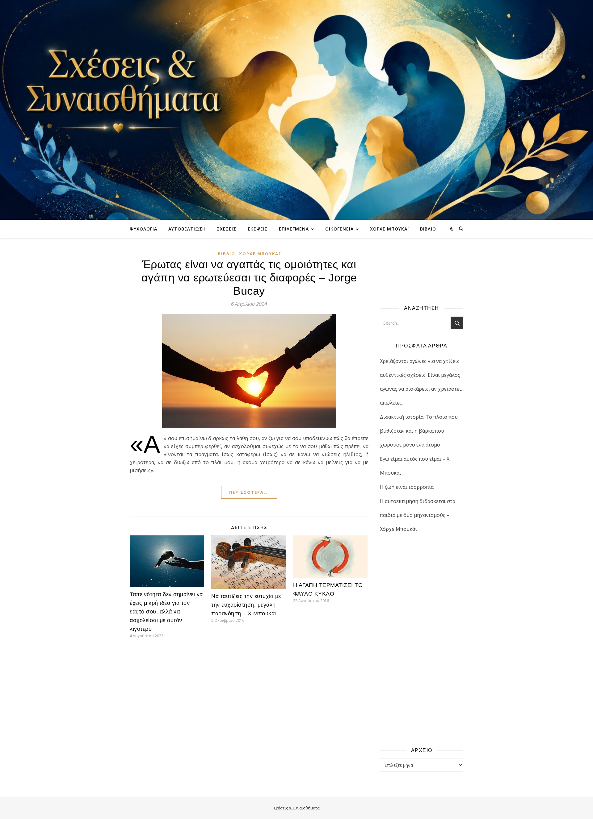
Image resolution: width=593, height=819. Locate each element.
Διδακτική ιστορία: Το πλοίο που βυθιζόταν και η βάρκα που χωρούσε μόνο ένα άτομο (419, 431)
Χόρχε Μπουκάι (389, 229)
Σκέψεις (257, 229)
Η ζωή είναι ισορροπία (407, 487)
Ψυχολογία (143, 229)
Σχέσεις (226, 229)
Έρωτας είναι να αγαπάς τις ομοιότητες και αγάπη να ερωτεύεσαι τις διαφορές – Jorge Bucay (249, 277)
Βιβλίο (428, 229)
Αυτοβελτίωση (187, 229)
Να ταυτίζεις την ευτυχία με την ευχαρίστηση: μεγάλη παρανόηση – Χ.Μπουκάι (246, 605)
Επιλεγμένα (294, 229)
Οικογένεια (339, 229)
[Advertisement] (421, 641)
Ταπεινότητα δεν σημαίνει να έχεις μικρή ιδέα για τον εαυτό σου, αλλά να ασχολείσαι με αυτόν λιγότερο (166, 611)
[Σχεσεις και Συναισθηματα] (296, 110)
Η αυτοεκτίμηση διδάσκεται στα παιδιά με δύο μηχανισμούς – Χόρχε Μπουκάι (417, 515)
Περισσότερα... (249, 492)
